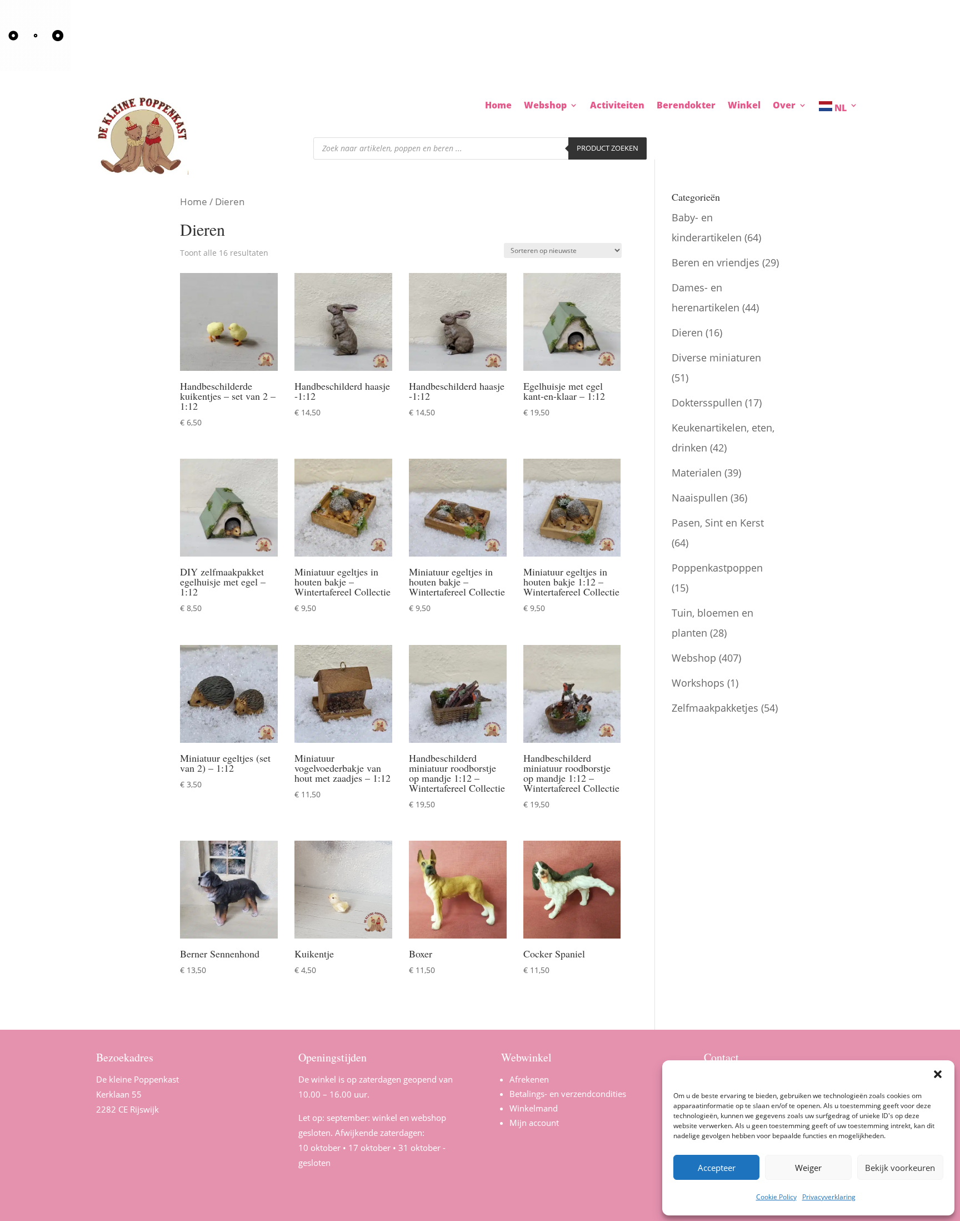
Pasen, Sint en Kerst (718, 522)
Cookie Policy (776, 1197)
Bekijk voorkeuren (900, 1167)
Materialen (697, 472)
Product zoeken (607, 148)
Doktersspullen (707, 402)
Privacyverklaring (829, 1197)
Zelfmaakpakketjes (715, 707)
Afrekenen (529, 1079)
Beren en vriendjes (715, 262)
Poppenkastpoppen (717, 567)
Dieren (687, 332)
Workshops (698, 682)
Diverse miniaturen (716, 357)
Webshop (694, 657)
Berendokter (686, 106)
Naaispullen (700, 497)
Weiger (808, 1167)
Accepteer (717, 1167)
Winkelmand (533, 1108)
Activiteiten (617, 106)
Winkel (744, 106)
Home (498, 106)
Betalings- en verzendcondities (567, 1093)
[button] (937, 1074)
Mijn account (534, 1122)
